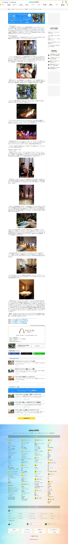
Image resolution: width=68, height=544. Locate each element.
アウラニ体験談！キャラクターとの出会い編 (20, 320)
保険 (48, 466)
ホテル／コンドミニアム (25, 442)
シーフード (10, 443)
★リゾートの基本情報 (13, 337)
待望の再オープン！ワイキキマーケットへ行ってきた (54, 33)
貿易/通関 (49, 494)
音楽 (22, 495)
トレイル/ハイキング (11, 496)
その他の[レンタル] (24, 481)
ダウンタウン (21, 518)
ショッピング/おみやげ (14, 471)
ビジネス (51, 481)
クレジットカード (50, 467)
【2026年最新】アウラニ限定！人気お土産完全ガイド (55, 68)
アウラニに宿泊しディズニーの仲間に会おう (20, 319)
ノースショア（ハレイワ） (44, 513)
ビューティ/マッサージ (27, 451)
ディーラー (49, 442)
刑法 (48, 458)
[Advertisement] (54, 91)
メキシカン (10, 461)
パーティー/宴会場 (37, 448)
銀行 (22, 468)
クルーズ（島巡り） (24, 448)
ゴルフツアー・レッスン (38, 462)
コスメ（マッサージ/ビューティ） (26, 458)
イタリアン (10, 451)
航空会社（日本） (37, 487)
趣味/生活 (9, 482)
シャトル (35, 475)
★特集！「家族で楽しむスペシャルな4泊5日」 (17, 338)
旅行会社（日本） (37, 481)
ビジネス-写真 (50, 490)
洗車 (48, 444)
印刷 (48, 487)
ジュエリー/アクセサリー (12, 477)
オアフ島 (12, 510)
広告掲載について (40, 529)
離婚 (48, 457)
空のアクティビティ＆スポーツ (13, 491)
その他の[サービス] (24, 472)
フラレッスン (36, 468)
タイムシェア (23, 444)
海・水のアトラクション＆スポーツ (13, 489)
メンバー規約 (54, 532)
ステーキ (9, 442)
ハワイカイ (52, 518)
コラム (27, 29)
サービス (25, 465)
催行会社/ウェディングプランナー (39, 443)
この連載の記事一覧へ (26, 418)
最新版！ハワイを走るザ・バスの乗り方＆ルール (54, 61)
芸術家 (49, 491)
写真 (35, 442)
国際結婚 (35, 444)
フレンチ (9, 462)
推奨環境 (40, 532)
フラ (37, 465)
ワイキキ (10, 513)
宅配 (9, 466)
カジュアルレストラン (11, 453)
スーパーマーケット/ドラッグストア (14, 475)
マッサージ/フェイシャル (25, 492)
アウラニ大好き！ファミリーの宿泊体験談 (19, 323)
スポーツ (9, 480)
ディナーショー (10, 465)
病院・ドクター (39, 490)
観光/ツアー (12, 485)
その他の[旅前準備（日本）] (38, 486)
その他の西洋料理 (11, 467)
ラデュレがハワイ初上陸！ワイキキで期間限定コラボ (54, 43)
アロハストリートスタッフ (14, 532)
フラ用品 (35, 467)
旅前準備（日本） (39, 479)
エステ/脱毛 (23, 457)
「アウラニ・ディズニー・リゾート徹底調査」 (26, 390)
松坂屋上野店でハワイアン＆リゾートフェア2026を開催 (54, 65)
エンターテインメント (11, 494)
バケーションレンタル (24, 443)
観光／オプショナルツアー (12, 487)
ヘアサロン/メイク (24, 456)
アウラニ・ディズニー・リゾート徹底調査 (22, 22)
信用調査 (49, 492)
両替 (22, 470)
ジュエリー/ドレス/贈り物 (38, 451)
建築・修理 (49, 501)
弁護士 (51, 450)
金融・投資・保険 (53, 462)
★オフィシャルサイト (13, 340)
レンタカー (23, 477)
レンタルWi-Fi (36, 485)
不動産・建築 (52, 499)
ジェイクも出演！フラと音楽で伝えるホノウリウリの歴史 (54, 46)
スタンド (49, 443)
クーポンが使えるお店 (5, 2)
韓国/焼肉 (9, 457)
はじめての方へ (27, 529)
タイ (9, 460)
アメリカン (10, 444)
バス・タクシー (39, 471)
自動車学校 (23, 491)
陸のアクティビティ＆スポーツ (13, 490)
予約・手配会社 (23, 447)
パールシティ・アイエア (43, 518)
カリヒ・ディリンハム (12, 518)
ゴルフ (38, 457)
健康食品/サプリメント (25, 462)
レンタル (25, 475)
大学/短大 (22, 490)
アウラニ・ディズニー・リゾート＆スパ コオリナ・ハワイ (26, 335)
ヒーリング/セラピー (24, 461)
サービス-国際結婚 (24, 471)
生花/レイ (9, 481)
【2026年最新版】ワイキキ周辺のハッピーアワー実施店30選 (55, 55)
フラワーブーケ (36, 446)
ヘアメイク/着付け (37, 447)
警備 (48, 495)
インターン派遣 (23, 500)
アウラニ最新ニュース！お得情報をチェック (20, 321)
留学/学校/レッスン (27, 484)
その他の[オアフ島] (11, 520)
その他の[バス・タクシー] (38, 476)
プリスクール (23, 487)
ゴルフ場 (35, 461)
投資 (48, 470)
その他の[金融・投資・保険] (52, 471)
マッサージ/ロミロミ (24, 453)
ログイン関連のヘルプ (53, 529)
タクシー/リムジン (37, 473)
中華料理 (9, 456)
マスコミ (49, 485)
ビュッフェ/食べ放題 (11, 448)
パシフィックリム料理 (11, 446)
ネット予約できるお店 (12, 2)
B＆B (22, 446)
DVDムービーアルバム (24, 467)
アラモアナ (20, 513)
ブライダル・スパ (37, 453)
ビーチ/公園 (10, 495)
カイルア (51, 513)
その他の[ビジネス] (51, 496)
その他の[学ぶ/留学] (24, 499)
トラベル (49, 476)
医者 (35, 492)
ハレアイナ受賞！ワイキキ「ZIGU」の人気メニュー (54, 36)
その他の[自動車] (50, 447)
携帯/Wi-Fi (22, 480)
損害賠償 (49, 456)
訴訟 (48, 452)
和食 (9, 447)
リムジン (35, 452)
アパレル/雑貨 (10, 476)
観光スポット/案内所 (11, 499)
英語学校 (22, 486)
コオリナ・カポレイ (33, 518)
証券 (48, 468)
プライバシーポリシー (27, 532)
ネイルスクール (23, 494)
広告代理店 (49, 486)
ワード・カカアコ (32, 513)
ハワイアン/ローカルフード (12, 452)
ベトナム (9, 458)
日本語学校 (23, 496)
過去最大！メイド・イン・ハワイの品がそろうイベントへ (54, 39)
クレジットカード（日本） (38, 482)
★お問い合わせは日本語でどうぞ (15, 341)
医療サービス (36, 495)
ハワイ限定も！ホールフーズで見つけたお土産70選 (54, 58)
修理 (48, 446)
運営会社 (14, 529)
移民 (48, 453)
